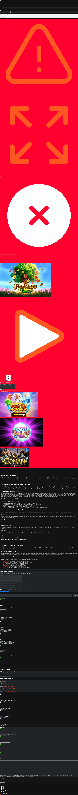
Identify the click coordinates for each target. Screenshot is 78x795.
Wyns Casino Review (4, 674)
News (3, 8)
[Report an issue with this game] (39, 95)
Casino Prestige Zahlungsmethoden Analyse (8, 671)
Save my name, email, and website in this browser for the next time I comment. (15, 589)
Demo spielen (8, 380)
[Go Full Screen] (39, 172)
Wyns (1, 662)
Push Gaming (5, 565)
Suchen (1, 593)
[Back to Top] (0, 794)
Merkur (49, 765)
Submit (1, 389)
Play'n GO (5, 564)
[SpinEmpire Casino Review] (3, 707)
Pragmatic (50, 769)
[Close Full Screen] (39, 253)
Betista (1, 639)
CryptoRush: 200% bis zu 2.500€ (9, 686)
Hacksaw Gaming (6, 561)
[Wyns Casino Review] (3, 723)
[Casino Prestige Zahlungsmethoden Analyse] (3, 699)
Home (3, 3)
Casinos (3, 4)
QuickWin (2, 651)
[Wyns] (3, 661)
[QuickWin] (3, 650)
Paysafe (33, 769)
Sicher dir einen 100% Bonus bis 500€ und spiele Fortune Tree (11, 390)
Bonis (3, 5)
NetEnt (4, 563)
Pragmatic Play (5, 562)
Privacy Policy (5, 780)
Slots (3, 6)
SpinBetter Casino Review (5, 673)
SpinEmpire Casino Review (5, 672)
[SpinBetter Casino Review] (3, 715)
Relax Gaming (5, 567)
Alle (64, 765)
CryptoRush (5, 683)
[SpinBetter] (3, 626)
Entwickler (7, 7)
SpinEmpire (2, 615)
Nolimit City (5, 566)
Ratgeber (65, 769)
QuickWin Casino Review (4, 676)
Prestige (1, 605)
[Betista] (3, 638)
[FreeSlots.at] (2, 1)
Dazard (4, 681)
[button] (25, 280)
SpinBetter (2, 627)
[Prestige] (3, 604)
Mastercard (34, 765)
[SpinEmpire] (3, 614)
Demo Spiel (2, 417)
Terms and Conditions (6, 781)
